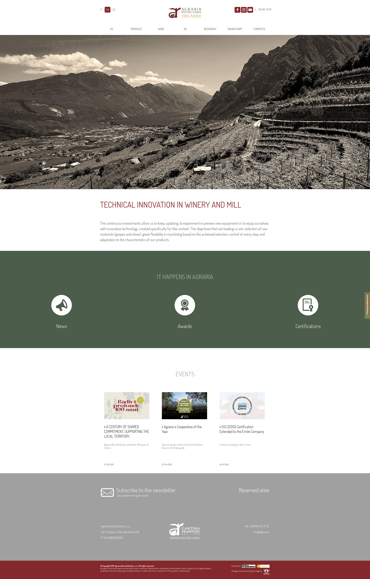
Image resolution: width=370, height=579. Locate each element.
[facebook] (237, 10)
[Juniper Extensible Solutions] (263, 566)
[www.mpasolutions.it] (248, 566)
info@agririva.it (261, 532)
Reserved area (254, 489)
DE (113, 10)
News (61, 326)
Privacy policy (173, 571)
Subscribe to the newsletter (146, 489)
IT (101, 10)
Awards (185, 326)
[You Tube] (250, 10)
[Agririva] (185, 21)
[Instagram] (244, 10)
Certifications (308, 326)
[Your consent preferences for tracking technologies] (367, 305)
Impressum (162, 571)
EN (107, 10)
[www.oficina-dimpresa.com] (266, 571)
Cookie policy (185, 571)
